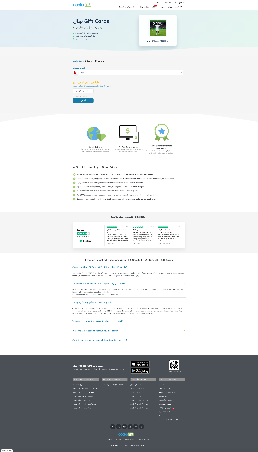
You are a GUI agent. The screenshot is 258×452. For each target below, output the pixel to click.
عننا (160, 416)
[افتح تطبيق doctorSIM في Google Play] (140, 371)
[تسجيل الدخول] (176, 3)
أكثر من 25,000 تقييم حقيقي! (168, 420)
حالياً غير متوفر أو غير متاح (86, 82)
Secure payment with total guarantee (161, 147)
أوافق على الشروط (80, 96)
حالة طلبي (162, 385)
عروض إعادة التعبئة (79, 385)
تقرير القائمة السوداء (137, 388)
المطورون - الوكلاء (166, 408)
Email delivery (95, 147)
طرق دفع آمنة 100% (165, 400)
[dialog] (7, 450)
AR (182, 3)
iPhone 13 (136, 396)
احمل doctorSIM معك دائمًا (88, 365)
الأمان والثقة (163, 396)
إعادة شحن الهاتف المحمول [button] (127, 7)
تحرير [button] (163, 7)
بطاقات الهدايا (77, 61)
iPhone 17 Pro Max (139, 400)
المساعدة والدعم (164, 388)
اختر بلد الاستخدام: (79, 68)
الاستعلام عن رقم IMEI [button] (175, 7)
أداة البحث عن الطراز (137, 385)
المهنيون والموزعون (165, 404)
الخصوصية (114, 445)
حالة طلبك (168, 3)
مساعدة (158, 3)
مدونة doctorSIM (164, 412)
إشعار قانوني (124, 445)
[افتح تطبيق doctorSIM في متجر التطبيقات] (140, 364)
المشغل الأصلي (135, 392)
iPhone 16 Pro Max (139, 404)
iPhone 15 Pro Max (139, 408)
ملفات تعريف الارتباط (137, 445)
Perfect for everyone (128, 147)
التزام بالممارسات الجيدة (167, 392)
